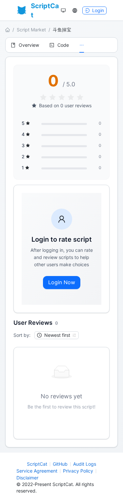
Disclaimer (27, 477)
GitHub (60, 464)
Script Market (31, 29)
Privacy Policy (78, 471)
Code (63, 45)
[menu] (61, 45)
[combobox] (53, 335)
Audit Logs (84, 464)
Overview (29, 45)
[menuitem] (25, 45)
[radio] (43, 97)
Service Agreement (36, 471)
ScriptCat (37, 464)
